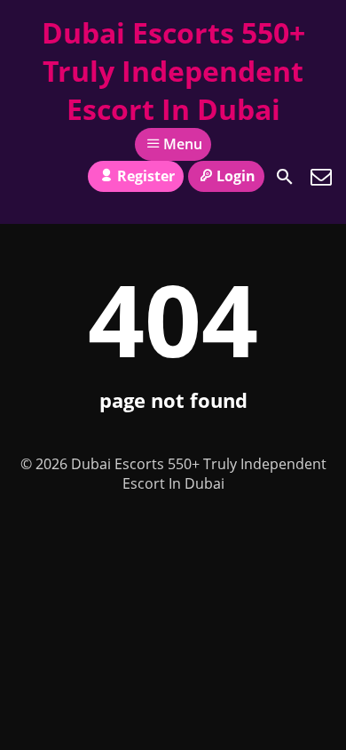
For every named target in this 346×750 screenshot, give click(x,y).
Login (236, 176)
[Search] (285, 177)
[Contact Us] (321, 177)
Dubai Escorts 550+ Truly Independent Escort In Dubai (173, 70)
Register (146, 176)
